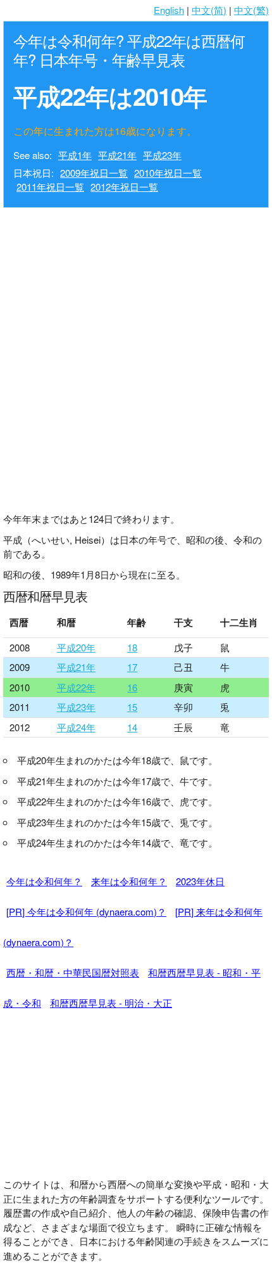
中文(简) (209, 9)
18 (132, 647)
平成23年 (162, 155)
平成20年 (76, 647)
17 (132, 667)
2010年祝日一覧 (168, 172)
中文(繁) (251, 9)
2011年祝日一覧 (50, 186)
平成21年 (117, 155)
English (169, 9)
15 (132, 706)
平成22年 (76, 687)
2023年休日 (200, 881)
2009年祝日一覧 (94, 172)
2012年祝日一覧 (124, 186)
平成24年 (76, 727)
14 (132, 727)
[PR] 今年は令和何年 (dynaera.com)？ (86, 911)
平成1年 (75, 155)
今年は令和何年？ (44, 881)
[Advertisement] (136, 357)
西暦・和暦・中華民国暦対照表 (72, 972)
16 (132, 687)
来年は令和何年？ (129, 881)
